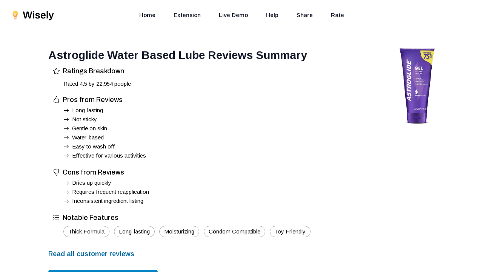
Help (272, 15)
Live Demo (233, 15)
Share (305, 15)
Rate (337, 15)
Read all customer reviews (91, 254)
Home (147, 15)
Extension (187, 15)
